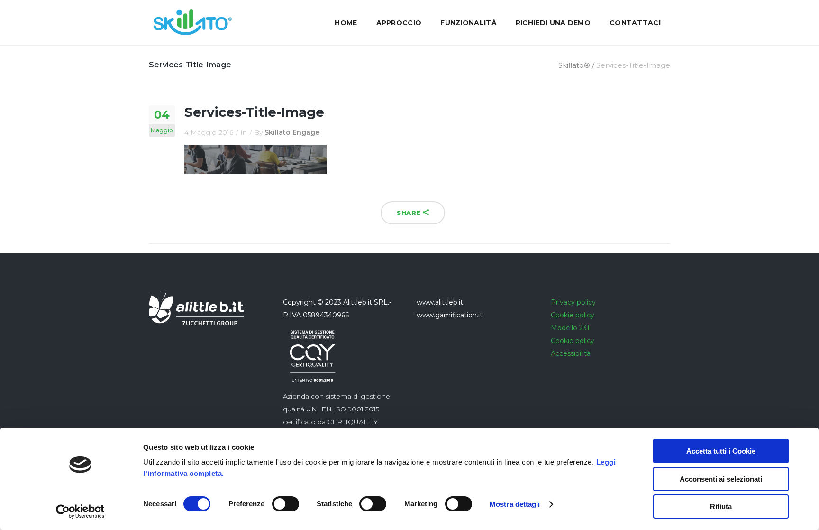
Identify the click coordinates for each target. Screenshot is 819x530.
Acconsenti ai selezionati (721, 479)
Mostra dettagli (515, 504)
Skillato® (574, 65)
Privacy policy (573, 302)
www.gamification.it (449, 315)
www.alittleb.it (440, 302)
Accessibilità (571, 353)
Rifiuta (721, 506)
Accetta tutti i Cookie (720, 451)
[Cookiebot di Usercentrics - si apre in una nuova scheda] (80, 511)
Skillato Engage (291, 132)
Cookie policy (572, 315)
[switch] (285, 503)
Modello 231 (570, 328)
